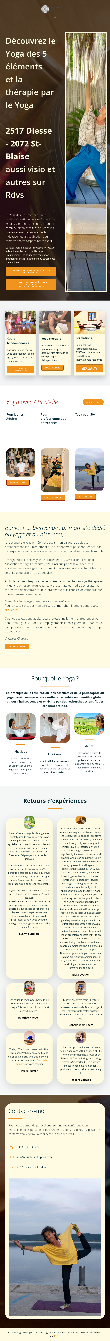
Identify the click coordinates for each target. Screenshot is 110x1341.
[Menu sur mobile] (55, 16)
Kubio (57, 1336)
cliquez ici (11, 610)
